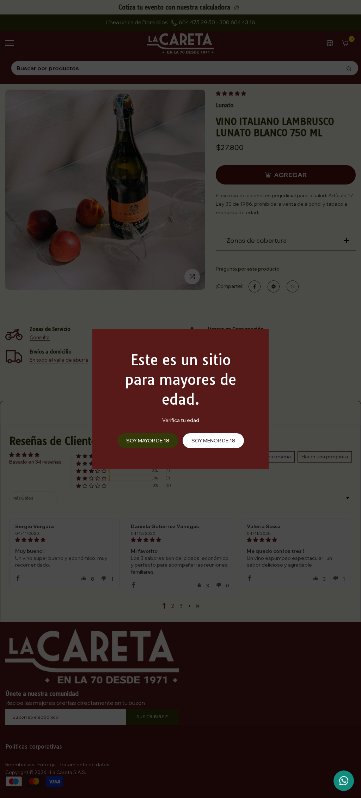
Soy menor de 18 (213, 440)
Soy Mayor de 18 (147, 440)
